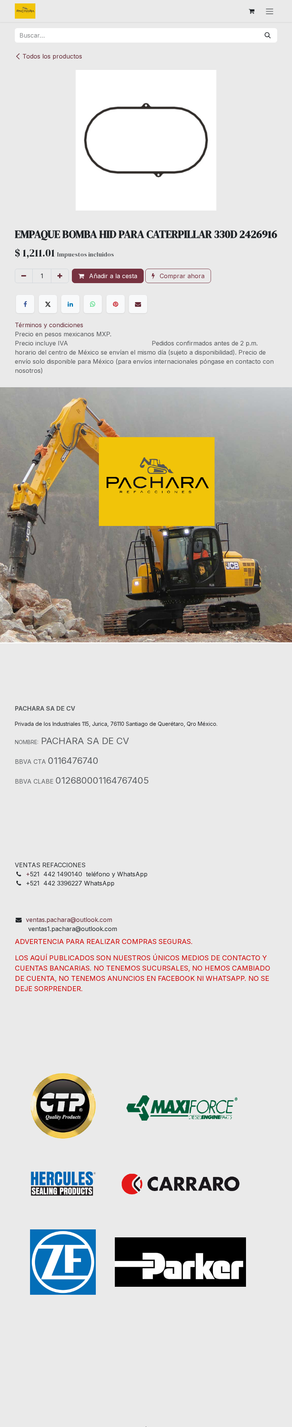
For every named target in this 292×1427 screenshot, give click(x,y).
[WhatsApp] (93, 304)
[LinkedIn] (70, 304)
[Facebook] (25, 304)
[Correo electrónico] (138, 304)
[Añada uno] (60, 276)
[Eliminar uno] (24, 276)
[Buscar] (267, 35)
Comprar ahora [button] (181, 276)
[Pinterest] (115, 304)
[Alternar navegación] (269, 11)
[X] (48, 304)
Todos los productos (52, 56)
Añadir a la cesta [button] (112, 276)
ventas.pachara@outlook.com (69, 919)
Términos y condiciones (49, 325)
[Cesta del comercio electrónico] (251, 11)
